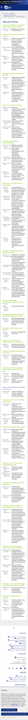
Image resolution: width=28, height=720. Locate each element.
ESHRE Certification (21, 642)
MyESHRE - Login (21, 676)
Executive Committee (21, 638)
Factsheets (23, 643)
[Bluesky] (25, 668)
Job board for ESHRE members (18, 645)
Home (6, 13)
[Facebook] (9, 668)
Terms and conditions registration (18, 650)
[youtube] (21, 668)
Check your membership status (18, 677)
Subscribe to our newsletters (19, 679)
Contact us (23, 665)
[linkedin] (16, 668)
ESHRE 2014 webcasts (9, 16)
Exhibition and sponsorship (19, 648)
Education (12, 13)
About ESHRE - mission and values (17, 637)
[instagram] (13, 668)
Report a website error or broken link (17, 681)
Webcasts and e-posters (10, 15)
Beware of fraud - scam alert (19, 646)
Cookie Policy (14, 704)
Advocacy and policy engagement (17, 640)
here (9, 3)
